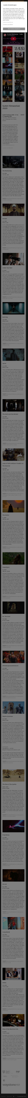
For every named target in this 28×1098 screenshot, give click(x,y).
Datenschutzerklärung (8, 22)
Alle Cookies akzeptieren (14, 29)
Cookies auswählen (8, 24)
